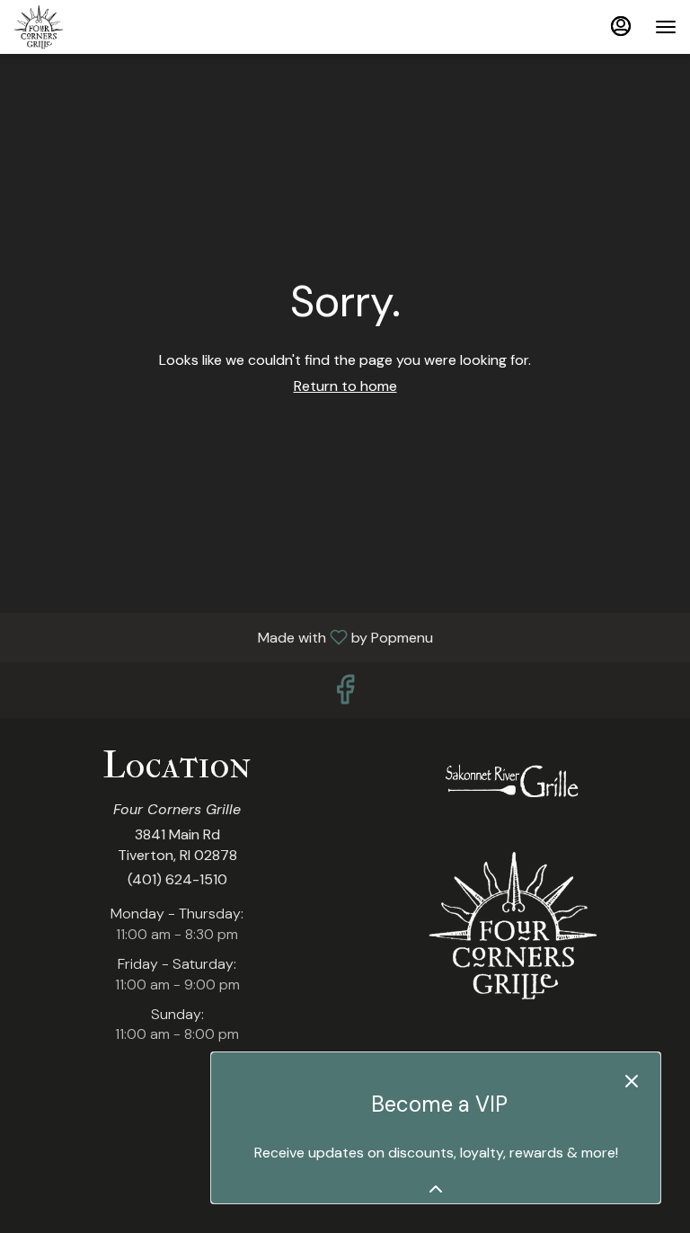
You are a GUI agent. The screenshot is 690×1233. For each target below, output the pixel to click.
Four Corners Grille (513, 925)
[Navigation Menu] (666, 27)
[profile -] (621, 26)
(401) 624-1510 (177, 879)
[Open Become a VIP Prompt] (436, 1189)
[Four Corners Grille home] (94, 26)
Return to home (345, 386)
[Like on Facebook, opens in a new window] (345, 694)
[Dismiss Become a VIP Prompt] (631, 1081)
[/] (513, 782)
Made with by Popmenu (223, 637)
